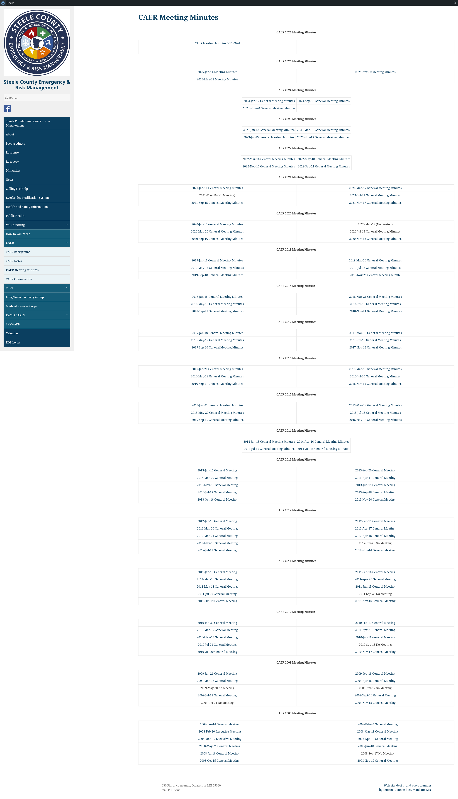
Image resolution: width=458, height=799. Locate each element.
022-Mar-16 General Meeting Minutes (269, 159)
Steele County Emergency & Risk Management (37, 84)
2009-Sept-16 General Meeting (375, 695)
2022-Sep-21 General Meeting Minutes (324, 166)
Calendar (12, 333)
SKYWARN (13, 324)
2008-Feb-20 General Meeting (378, 724)
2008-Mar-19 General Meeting (377, 731)
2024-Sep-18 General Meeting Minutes (324, 101)
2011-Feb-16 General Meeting (375, 572)
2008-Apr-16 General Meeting (378, 739)
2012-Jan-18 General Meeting (217, 521)
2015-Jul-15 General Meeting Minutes (375, 413)
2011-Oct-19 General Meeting (217, 601)
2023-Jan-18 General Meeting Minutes (268, 130)
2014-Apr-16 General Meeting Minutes (323, 442)
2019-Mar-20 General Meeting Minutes (375, 260)
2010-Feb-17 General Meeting (375, 623)
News (9, 180)
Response (12, 152)
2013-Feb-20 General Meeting (375, 470)
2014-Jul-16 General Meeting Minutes (269, 449)
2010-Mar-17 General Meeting (217, 630)
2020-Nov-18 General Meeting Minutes (375, 239)
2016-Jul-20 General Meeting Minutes (375, 376)
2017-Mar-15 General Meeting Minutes (375, 333)
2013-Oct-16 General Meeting (217, 499)
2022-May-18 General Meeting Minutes (324, 159)
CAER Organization (19, 279)
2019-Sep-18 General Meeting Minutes (217, 275)
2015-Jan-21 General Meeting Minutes (217, 405)
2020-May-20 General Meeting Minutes (217, 231)
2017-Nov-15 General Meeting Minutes (375, 347)
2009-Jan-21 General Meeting (217, 674)
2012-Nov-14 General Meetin (374, 550)
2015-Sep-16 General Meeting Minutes (217, 420)
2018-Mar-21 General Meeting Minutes (375, 297)
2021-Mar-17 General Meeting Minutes (375, 188)
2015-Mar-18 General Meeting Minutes (375, 405)
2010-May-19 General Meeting (217, 637)
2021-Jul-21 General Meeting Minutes (375, 195)
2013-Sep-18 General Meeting (375, 492)
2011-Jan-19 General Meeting (217, 572)
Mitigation (13, 170)
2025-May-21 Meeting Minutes (217, 79)
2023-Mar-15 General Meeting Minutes (323, 130)
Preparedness (15, 143)
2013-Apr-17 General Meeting (375, 478)
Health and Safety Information (27, 207)
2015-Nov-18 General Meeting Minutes (375, 420)
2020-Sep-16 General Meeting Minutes (217, 239)
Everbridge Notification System (27, 198)
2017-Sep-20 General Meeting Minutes (217, 347)
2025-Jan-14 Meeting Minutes (217, 72)
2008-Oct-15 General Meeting (220, 761)
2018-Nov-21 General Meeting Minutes (375, 311)
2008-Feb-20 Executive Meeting (220, 731)
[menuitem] (3, 3)
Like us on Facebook (7, 108)
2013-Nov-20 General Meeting (375, 499)
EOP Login (13, 342)
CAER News (14, 261)
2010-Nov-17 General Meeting (375, 652)
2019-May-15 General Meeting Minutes (217, 268)
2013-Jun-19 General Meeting (375, 485)
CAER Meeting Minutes (22, 270)
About (10, 134)
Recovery (12, 162)
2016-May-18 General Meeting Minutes (217, 376)
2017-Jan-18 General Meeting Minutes (217, 333)
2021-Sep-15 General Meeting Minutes (217, 203)
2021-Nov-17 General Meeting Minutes (375, 203)
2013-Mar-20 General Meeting (217, 478)
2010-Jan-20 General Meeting (217, 623)
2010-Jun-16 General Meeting (375, 637)
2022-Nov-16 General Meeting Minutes (269, 166)
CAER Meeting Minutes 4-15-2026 (217, 43)
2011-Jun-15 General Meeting (375, 586)
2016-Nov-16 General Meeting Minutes (375, 384)
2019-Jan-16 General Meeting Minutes (217, 260)
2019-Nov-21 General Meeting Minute (375, 275)
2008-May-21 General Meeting (219, 746)
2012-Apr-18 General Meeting (375, 536)
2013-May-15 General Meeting (217, 485)
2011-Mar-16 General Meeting (217, 579)
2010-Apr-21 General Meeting (375, 630)
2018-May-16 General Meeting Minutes (217, 304)
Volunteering (15, 225)
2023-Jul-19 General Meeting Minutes (268, 137)
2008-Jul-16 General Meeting (219, 753)
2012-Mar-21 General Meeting (217, 536)
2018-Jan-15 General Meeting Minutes (217, 297)
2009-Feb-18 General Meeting (375, 674)
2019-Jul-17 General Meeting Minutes (375, 268)
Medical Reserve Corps (21, 306)
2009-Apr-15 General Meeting (375, 681)
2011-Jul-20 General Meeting (217, 594)
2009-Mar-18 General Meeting (217, 681)
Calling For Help (17, 189)
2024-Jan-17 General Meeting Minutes (269, 101)
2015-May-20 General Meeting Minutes (217, 413)
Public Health (15, 216)
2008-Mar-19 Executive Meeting (219, 739)
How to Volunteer (18, 234)
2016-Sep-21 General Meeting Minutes (217, 384)
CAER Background (18, 252)
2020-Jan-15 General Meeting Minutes (217, 224)
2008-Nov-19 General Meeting (377, 761)
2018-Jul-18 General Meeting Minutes (375, 304)
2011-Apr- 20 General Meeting (375, 579)
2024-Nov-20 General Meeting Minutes (269, 108)
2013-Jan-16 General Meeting (217, 470)
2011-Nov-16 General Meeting (375, 601)
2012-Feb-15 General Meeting (375, 521)
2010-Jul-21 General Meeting (217, 645)
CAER (10, 243)
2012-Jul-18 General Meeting (217, 550)
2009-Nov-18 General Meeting (375, 703)
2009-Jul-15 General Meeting (217, 695)
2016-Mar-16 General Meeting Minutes (375, 369)
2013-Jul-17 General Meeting (217, 492)
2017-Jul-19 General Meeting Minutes (375, 340)
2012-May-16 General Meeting (217, 543)
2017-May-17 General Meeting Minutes (217, 340)
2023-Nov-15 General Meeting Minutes (323, 137)
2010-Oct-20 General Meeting (217, 652)
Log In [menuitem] (11, 2)
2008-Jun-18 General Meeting (378, 746)
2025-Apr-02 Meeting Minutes (375, 72)
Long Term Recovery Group (25, 297)
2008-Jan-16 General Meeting (220, 724)
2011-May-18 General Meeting (217, 586)
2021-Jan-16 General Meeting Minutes (217, 188)
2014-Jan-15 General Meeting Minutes (269, 442)
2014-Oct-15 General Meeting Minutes (323, 449)
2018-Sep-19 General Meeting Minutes (217, 311)
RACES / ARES (15, 315)
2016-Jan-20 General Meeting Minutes (217, 369)
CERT (9, 288)
